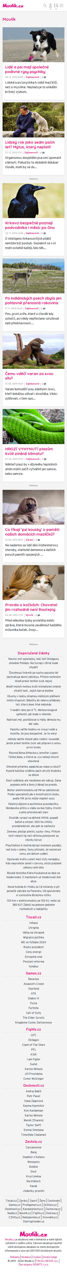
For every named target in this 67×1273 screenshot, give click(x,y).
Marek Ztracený (33, 1120)
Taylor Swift (33, 1125)
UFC (33, 1035)
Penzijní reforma (33, 962)
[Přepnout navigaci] (50, 5)
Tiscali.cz (33, 917)
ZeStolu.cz (50, 1205)
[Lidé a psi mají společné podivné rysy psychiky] (33, 44)
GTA (33, 994)
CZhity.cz (14, 1217)
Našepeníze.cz (31, 1217)
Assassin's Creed (34, 984)
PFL (33, 1050)
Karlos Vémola (33, 1069)
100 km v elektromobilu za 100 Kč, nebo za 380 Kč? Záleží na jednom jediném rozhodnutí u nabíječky (33, 905)
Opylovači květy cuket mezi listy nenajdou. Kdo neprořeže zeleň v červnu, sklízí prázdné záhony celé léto (33, 864)
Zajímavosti (32, 77)
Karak (33, 1186)
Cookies (37, 1257)
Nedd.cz (12, 1213)
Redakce (26, 1257)
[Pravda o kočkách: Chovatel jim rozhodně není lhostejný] (33, 582)
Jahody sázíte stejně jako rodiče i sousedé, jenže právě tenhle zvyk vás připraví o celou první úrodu (33, 743)
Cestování (54, 1201)
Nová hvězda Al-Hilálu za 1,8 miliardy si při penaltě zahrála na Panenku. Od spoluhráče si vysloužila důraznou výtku (33, 891)
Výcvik (29, 615)
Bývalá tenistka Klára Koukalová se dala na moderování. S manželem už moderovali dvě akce (33, 877)
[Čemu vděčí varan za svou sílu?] (33, 351)
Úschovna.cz (53, 1209)
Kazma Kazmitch (33, 1106)
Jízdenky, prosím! (33, 1191)
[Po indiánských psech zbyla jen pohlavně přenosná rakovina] (33, 276)
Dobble (33, 1167)
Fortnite (34, 1008)
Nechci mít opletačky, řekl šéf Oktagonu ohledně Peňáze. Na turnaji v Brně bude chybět (33, 663)
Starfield (33, 989)
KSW (33, 1054)
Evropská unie (33, 957)
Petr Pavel (33, 1096)
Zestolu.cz (33, 1142)
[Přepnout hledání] (45, 5)
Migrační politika (33, 937)
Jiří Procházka (33, 1074)
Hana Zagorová (33, 1101)
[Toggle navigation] (61, 5)
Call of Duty (33, 1013)
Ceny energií (33, 952)
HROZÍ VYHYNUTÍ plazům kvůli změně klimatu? (29, 451)
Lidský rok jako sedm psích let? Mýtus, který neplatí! (30, 144)
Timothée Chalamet (33, 1135)
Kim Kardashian (33, 1111)
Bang (34, 1152)
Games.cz (33, 973)
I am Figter (33, 1059)
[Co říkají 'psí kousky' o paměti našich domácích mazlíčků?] (33, 507)
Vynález (33, 966)
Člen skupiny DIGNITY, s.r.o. (33, 1264)
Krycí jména (33, 1176)
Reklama (15, 1257)
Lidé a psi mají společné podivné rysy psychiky (27, 69)
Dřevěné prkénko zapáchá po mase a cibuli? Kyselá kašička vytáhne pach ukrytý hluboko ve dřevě (33, 771)
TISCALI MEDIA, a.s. (47, 1261)
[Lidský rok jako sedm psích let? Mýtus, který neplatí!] (33, 120)
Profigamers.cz (32, 1205)
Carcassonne (33, 1147)
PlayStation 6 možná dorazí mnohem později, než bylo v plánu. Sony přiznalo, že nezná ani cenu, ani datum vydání (33, 850)
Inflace (33, 923)
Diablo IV (33, 998)
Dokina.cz (52, 1213)
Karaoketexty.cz (33, 1209)
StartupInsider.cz (33, 1221)
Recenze (33, 979)
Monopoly (33, 1162)
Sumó (33, 1064)
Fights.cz (33, 1029)
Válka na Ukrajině (33, 933)
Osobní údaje (50, 1257)
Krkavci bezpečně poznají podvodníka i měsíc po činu (30, 225)
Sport (33, 1201)
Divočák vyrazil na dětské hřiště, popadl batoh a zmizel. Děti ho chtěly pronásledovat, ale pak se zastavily (33, 822)
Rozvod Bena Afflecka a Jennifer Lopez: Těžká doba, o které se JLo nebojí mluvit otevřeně (33, 757)
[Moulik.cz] (13, 5)
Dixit (33, 1172)
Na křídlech (33, 1181)
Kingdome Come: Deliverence (33, 1023)
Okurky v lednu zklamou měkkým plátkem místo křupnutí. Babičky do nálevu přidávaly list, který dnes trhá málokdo (33, 701)
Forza (33, 1003)
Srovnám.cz (49, 1217)
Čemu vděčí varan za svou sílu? (29, 376)
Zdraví (29, 540)
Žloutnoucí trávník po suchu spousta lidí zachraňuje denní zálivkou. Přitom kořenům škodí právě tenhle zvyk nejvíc (34, 677)
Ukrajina (33, 928)
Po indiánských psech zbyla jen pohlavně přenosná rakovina (33, 300)
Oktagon (33, 1040)
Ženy (42, 1201)
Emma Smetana (33, 1130)
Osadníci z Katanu (33, 1157)
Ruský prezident (33, 947)
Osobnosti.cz (33, 1086)
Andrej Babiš (33, 1091)
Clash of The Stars (33, 1045)
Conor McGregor (33, 1079)
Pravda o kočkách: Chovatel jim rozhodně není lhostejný (31, 607)
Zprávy (23, 1201)
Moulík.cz (25, 1213)
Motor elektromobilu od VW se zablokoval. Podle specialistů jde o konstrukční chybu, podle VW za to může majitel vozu (33, 794)
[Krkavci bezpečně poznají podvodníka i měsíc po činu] (33, 201)
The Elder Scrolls (33, 1018)
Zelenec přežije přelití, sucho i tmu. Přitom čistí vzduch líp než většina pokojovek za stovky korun (33, 836)
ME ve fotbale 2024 (33, 942)
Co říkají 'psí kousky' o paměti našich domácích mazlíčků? (32, 532)
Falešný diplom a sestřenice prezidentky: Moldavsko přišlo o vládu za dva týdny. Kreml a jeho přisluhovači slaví (33, 808)
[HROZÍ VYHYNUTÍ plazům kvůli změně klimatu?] (33, 426)
